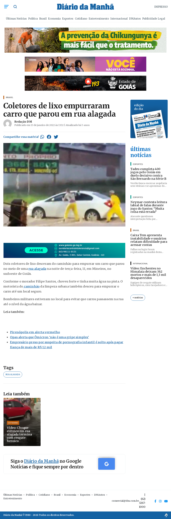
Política (33, 18)
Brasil (43, 18)
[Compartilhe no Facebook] (49, 137)
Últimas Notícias (16, 18)
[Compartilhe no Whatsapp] (42, 137)
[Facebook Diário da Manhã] (155, 501)
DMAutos (135, 18)
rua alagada (37, 269)
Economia (54, 18)
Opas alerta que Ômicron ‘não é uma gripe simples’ (49, 337)
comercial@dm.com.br (125, 500)
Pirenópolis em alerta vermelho (35, 332)
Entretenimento (99, 18)
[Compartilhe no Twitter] (56, 137)
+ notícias (138, 297)
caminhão (31, 286)
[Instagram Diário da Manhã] (160, 501)
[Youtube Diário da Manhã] (166, 501)
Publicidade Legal (153, 18)
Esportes (67, 18)
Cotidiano (81, 18)
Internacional (119, 18)
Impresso (161, 6)
